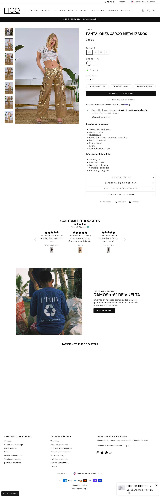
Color (92, 59)
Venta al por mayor (58, 455)
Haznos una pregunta (121, 194)
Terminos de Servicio (12, 459)
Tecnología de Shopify (80, 488)
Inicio (88, 30)
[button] (35, 239)
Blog (6, 452)
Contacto (8, 441)
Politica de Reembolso (13, 455)
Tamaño (90, 48)
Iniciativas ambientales (59, 459)
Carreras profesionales (59, 463)
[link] (138, 489)
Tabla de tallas (121, 177)
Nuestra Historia (10, 448)
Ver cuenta (55, 441)
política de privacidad (12, 463)
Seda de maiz (94, 63)
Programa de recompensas (61, 448)
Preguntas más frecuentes (61, 452)
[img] (80, 224)
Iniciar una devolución (59, 445)
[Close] (156, 485)
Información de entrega (120, 183)
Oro (89, 63)
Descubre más (104, 310)
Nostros (111, 10)
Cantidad (92, 75)
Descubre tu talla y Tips (13, 445)
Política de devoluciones (120, 189)
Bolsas (84, 10)
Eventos (125, 10)
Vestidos (58, 10)
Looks (71, 10)
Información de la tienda (101, 117)
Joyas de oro (97, 10)
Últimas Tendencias (40, 10)
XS (89, 52)
